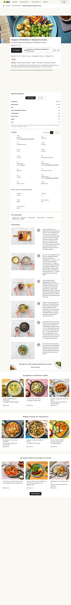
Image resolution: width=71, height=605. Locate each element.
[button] (35, 132)
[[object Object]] (54, 50)
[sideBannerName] (35, 81)
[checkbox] (11, 45)
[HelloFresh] (6, 2)
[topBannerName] (35, 12)
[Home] (3, 6)
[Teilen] (58, 50)
